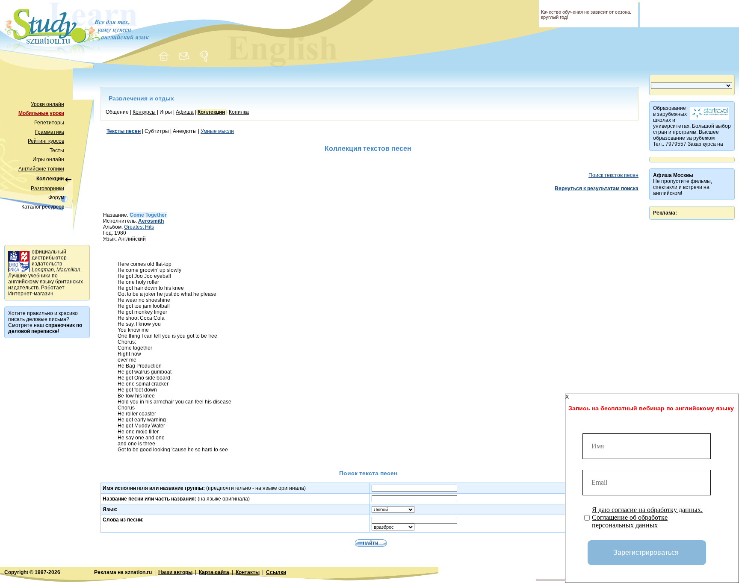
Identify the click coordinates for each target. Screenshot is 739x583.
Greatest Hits (139, 227)
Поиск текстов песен (613, 175)
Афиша (185, 112)
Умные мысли (217, 131)
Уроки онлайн (47, 104)
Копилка (239, 112)
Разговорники (47, 188)
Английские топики (41, 169)
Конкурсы (144, 112)
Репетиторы (49, 123)
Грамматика (49, 132)
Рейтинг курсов (46, 141)
